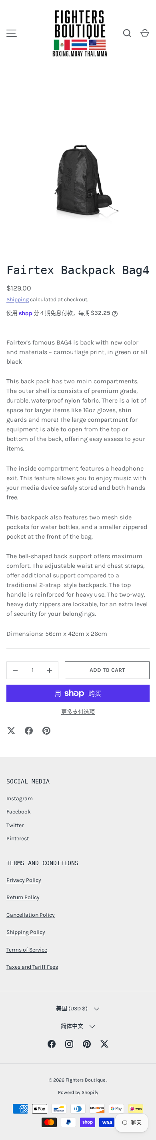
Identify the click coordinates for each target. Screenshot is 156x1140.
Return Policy (23, 897)
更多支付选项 (78, 712)
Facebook (18, 811)
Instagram (19, 798)
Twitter (15, 825)
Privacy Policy (23, 880)
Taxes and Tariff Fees (32, 967)
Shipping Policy (25, 932)
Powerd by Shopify (78, 1092)
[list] (78, 177)
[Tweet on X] (11, 730)
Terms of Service (26, 949)
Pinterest (17, 838)
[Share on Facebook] (29, 730)
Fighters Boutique (86, 1080)
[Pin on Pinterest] (46, 730)
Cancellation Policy (30, 915)
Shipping (17, 299)
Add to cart (107, 670)
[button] (145, 33)
